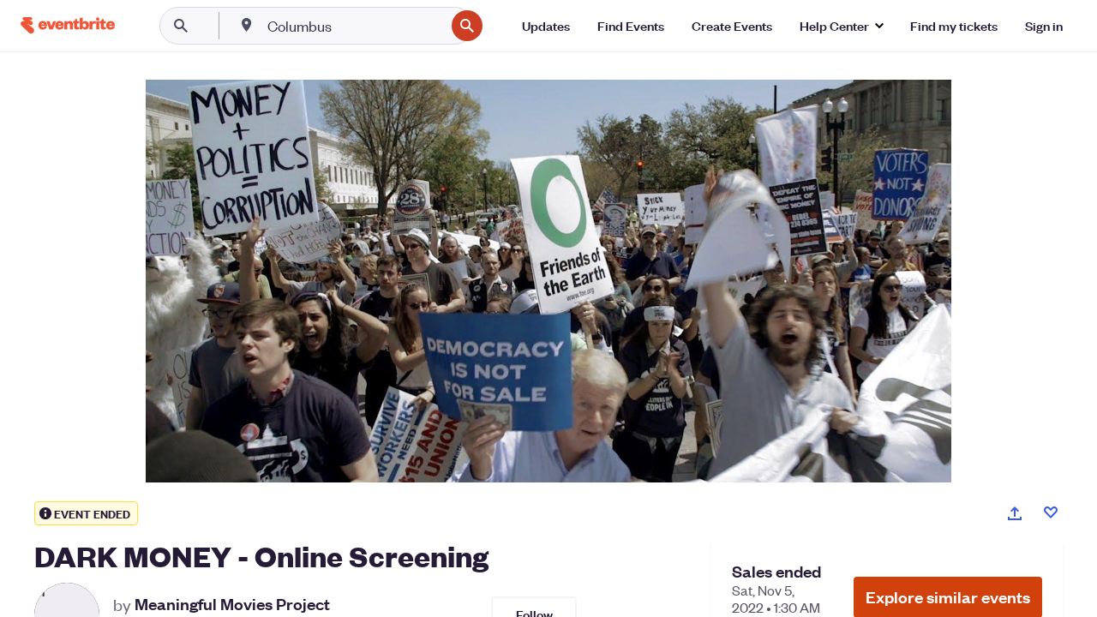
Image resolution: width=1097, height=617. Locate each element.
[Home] (68, 25)
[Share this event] (1015, 513)
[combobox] (354, 25)
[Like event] (1051, 512)
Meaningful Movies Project (232, 604)
